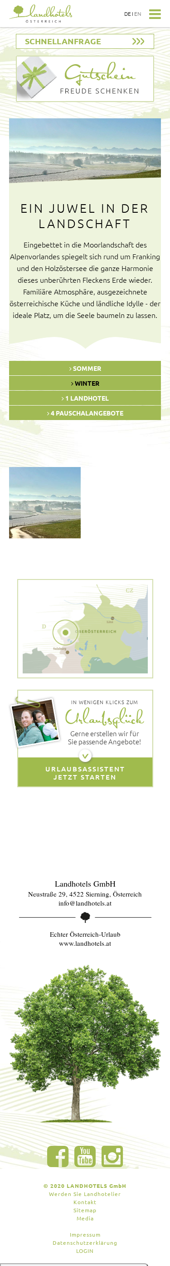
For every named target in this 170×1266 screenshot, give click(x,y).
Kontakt (85, 1201)
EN (137, 13)
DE (127, 13)
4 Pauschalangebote (86, 413)
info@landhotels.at (85, 902)
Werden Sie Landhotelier (85, 1193)
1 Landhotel (86, 398)
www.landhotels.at (85, 943)
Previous (18, 155)
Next (151, 155)
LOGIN (85, 1250)
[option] (45, 502)
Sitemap (85, 1210)
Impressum (85, 1234)
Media (85, 1218)
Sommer (86, 368)
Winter (86, 383)
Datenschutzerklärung (85, 1242)
